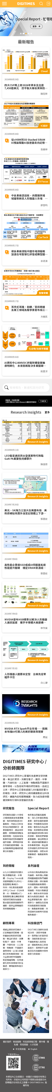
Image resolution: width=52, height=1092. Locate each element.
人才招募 (34, 1044)
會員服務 (17, 1042)
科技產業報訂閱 (30, 1042)
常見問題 (24, 1044)
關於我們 (7, 1042)
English (34, 1049)
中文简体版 (21, 1049)
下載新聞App (13, 1054)
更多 (35, 26)
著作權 (42, 1042)
